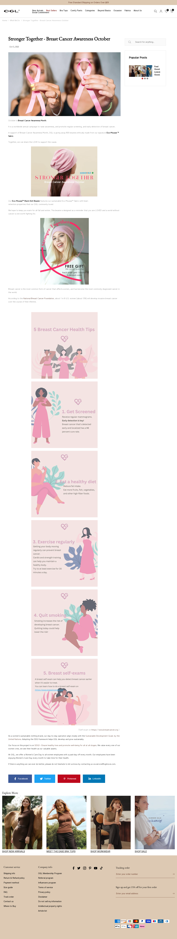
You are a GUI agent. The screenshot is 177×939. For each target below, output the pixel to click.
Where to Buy (10, 906)
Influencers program (47, 882)
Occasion (118, 11)
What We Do (15, 20)
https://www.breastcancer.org (104, 729)
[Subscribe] (171, 893)
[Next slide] (159, 73)
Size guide (8, 887)
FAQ (5, 892)
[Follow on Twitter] (78, 868)
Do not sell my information (50, 901)
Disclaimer (42, 896)
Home (4, 20)
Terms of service (45, 887)
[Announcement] (88, 2)
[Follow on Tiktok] (101, 868)
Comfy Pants (76, 11)
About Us (138, 11)
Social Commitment (40, 12)
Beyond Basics (104, 11)
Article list (42, 910)
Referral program (45, 878)
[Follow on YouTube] (95, 868)
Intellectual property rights (50, 906)
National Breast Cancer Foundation (38, 298)
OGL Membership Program (50, 873)
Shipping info (9, 873)
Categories (90, 11)
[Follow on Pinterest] (90, 868)
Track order (9, 896)
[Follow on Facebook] (74, 868)
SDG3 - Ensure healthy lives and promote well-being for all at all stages (65, 745)
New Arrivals (37, 11)
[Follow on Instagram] (84, 868)
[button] (142, 78)
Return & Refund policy (14, 878)
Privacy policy (44, 892)
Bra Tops (64, 11)
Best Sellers (51, 11)
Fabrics (127, 11)
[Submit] (171, 874)
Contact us (9, 901)
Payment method (11, 882)
